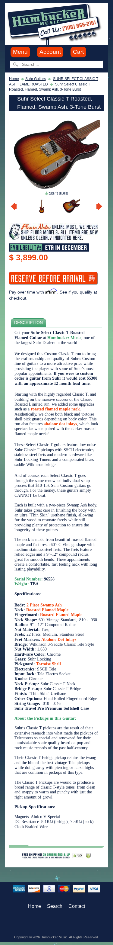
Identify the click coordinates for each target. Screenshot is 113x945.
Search (54, 906)
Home (14, 79)
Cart (78, 52)
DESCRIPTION (28, 322)
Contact (76, 906)
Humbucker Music (54, 937)
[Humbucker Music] (55, 23)
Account (50, 52)
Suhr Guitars (35, 79)
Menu (20, 52)
